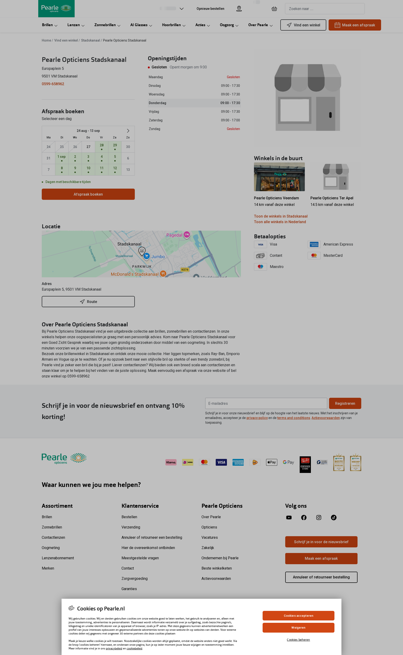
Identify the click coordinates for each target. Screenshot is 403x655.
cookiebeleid (134, 648)
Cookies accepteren (298, 615)
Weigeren (298, 628)
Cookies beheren (298, 640)
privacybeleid (114, 648)
